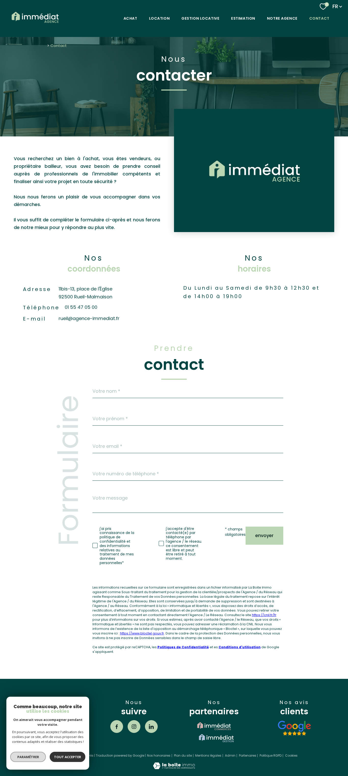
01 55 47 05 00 (81, 307)
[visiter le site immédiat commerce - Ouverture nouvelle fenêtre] (214, 726)
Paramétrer (28, 757)
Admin (230, 755)
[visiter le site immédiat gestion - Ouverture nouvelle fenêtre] (216, 738)
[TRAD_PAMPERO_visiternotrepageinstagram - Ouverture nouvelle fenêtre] (134, 726)
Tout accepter (67, 757)
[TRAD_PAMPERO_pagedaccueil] (35, 24)
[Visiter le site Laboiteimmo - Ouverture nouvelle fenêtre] (174, 767)
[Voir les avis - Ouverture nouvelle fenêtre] (294, 728)
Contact (319, 18)
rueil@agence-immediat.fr (89, 318)
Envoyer (264, 535)
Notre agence (282, 18)
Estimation (243, 18)
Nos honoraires (158, 755)
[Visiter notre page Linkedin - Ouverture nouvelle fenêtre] (151, 726)
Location (159, 18)
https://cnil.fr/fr (264, 615)
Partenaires (247, 755)
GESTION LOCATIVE (200, 18)
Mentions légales (208, 755)
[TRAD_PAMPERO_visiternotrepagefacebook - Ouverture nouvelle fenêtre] (116, 726)
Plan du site (183, 755)
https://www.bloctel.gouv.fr (142, 633)
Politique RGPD (271, 755)
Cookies (291, 755)
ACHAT (130, 18)
